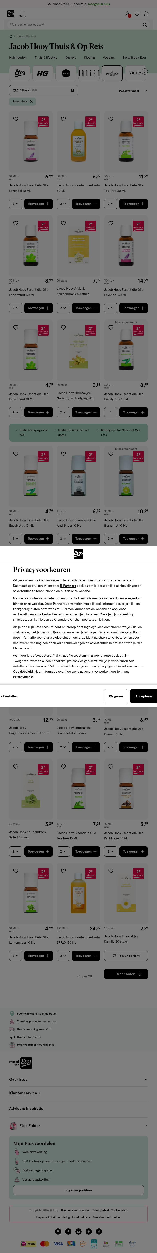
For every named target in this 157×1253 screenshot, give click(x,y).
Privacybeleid (23, 677)
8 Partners (68, 585)
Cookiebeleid (23, 671)
